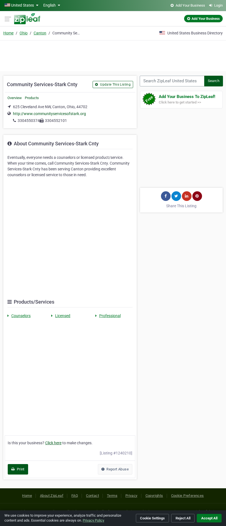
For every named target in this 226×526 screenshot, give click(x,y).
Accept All (209, 518)
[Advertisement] (113, 55)
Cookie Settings (152, 518)
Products (32, 98)
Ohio (24, 33)
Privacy (131, 496)
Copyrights (154, 496)
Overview (14, 98)
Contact (92, 496)
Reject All (183, 518)
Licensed (62, 316)
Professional (110, 316)
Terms (112, 496)
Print (20, 469)
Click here (53, 443)
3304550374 (29, 120)
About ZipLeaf (51, 496)
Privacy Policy (93, 520)
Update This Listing (115, 84)
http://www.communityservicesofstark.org (49, 113)
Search (213, 81)
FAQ (74, 496)
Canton (40, 33)
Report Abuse (117, 469)
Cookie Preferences (187, 496)
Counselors (21, 316)
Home (8, 33)
